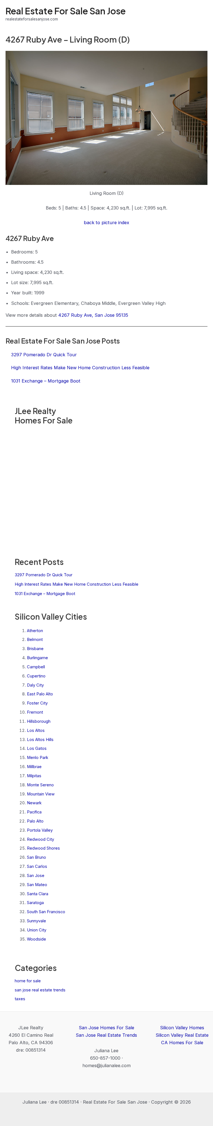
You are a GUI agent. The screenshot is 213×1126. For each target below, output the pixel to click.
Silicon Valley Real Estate (182, 1035)
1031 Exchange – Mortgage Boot (45, 593)
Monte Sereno (40, 784)
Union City (36, 930)
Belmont (35, 639)
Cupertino (36, 676)
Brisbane (35, 648)
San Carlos (37, 866)
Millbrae (34, 766)
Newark (34, 802)
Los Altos (36, 730)
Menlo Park (37, 757)
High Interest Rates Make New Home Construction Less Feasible (76, 584)
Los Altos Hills (40, 739)
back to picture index (106, 222)
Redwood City (40, 839)
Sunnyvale (36, 920)
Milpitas (34, 775)
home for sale (28, 980)
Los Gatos (37, 748)
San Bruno (36, 857)
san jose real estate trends (40, 990)
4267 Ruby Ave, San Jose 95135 (93, 315)
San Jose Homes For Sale (106, 1027)
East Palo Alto (40, 694)
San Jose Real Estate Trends (106, 1035)
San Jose (35, 875)
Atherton (35, 630)
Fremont (35, 712)
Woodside (36, 939)
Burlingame (37, 657)
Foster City (37, 703)
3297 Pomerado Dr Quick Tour (43, 574)
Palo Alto (35, 821)
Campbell (36, 666)
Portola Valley (40, 830)
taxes (20, 998)
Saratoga (35, 902)
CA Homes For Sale (182, 1042)
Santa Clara (37, 893)
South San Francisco (46, 911)
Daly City (35, 685)
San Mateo (37, 884)
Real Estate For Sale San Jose (66, 10)
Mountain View (41, 794)
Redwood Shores (43, 848)
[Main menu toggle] (201, 14)
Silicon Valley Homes (182, 1027)
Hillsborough (38, 721)
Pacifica (34, 812)
